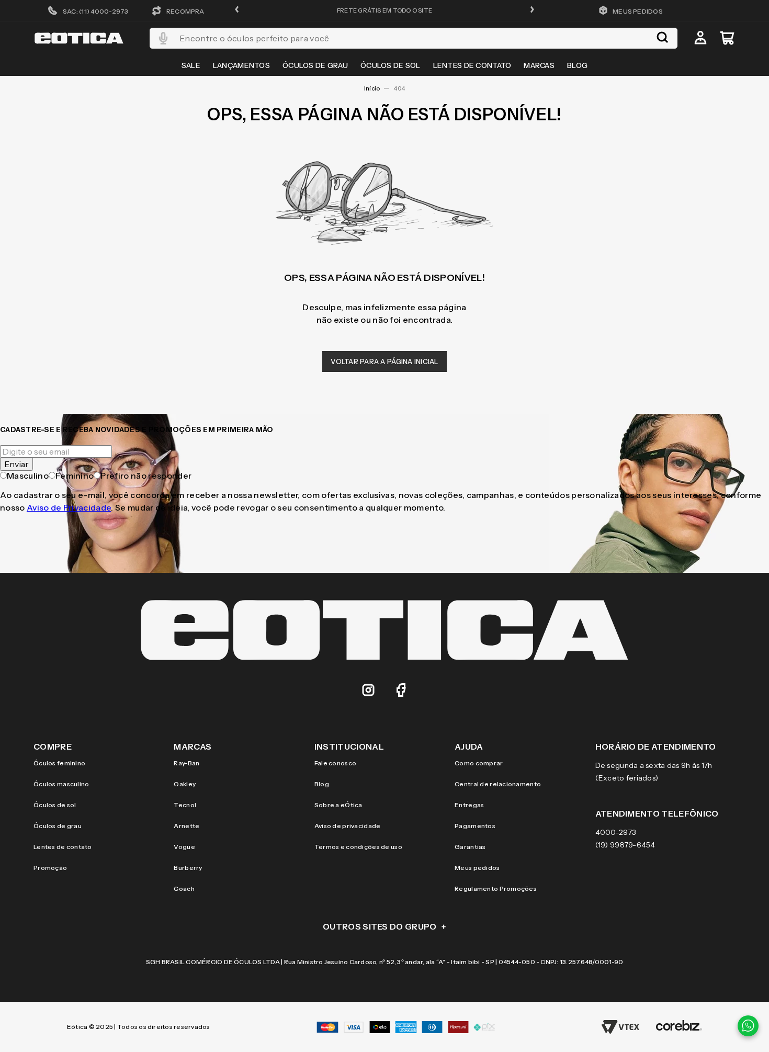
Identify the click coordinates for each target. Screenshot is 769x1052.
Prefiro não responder (145, 475)
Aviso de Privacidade (69, 507)
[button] (237, 10)
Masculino (28, 475)
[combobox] (413, 38)
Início (372, 88)
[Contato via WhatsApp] (748, 1025)
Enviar (16, 464)
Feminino (74, 475)
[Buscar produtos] (662, 38)
